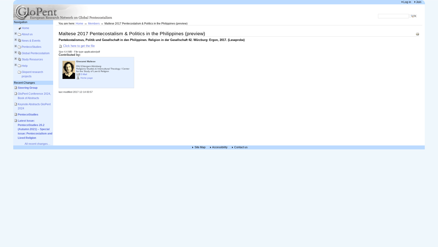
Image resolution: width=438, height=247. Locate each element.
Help (25, 65)
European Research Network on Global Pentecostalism (63, 12)
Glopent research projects (32, 74)
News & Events (31, 40)
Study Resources (32, 59)
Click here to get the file (78, 46)
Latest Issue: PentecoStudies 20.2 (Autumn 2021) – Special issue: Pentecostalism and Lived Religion (35, 129)
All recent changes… (37, 143)
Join (418, 1)
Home (25, 28)
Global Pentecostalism (36, 53)
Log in (407, 1)
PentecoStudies (31, 46)
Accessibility (219, 147)
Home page (87, 77)
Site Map (200, 147)
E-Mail (84, 74)
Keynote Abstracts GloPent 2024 (34, 106)
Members (94, 23)
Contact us (241, 147)
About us (27, 34)
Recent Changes (24, 82)
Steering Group (27, 87)
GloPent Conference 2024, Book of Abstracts (34, 95)
